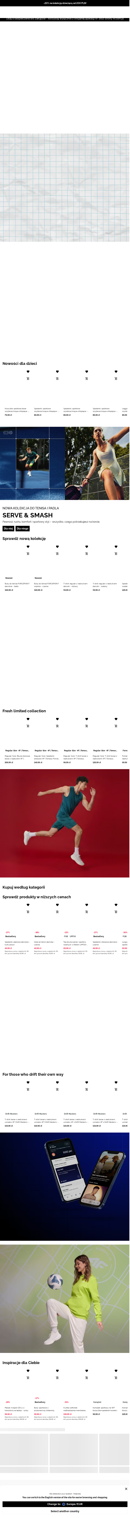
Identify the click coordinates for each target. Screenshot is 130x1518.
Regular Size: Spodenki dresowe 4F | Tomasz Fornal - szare (47, 758)
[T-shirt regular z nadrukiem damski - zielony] (105, 562)
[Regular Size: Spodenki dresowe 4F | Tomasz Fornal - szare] (46, 734)
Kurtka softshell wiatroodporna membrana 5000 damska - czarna (74, 1410)
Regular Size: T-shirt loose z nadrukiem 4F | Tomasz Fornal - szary (105, 758)
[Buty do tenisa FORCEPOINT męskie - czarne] (46, 562)
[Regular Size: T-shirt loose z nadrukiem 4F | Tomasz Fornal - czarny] (76, 734)
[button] (17, 392)
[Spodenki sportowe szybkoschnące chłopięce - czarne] (46, 387)
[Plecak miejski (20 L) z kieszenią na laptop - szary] (17, 1386)
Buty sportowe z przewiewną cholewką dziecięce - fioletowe (44, 1410)
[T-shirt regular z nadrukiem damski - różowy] (76, 562)
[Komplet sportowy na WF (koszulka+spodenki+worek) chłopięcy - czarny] (105, 1386)
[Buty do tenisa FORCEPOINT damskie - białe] (17, 562)
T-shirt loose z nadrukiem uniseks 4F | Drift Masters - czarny (46, 1122)
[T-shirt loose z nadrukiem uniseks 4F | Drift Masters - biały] (17, 1098)
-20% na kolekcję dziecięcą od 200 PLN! (65, 3)
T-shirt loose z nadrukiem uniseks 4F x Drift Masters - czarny (75, 1122)
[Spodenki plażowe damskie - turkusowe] (17, 920)
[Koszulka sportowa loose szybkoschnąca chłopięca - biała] (17, 387)
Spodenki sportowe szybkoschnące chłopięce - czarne (46, 411)
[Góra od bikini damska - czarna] (46, 920)
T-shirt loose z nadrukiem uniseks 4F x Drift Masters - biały (105, 1122)
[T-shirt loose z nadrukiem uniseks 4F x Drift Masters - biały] (105, 1098)
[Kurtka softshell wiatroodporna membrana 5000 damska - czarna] (76, 1386)
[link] (65, 188)
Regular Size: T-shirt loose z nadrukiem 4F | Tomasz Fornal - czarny (75, 758)
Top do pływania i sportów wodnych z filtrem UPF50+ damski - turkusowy (75, 944)
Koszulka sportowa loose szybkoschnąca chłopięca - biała (17, 411)
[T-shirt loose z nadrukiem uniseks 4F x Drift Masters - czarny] (76, 1098)
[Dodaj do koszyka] (28, 378)
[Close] (126, 1489)
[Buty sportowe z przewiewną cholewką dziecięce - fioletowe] (46, 1386)
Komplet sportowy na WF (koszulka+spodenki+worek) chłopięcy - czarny (105, 1410)
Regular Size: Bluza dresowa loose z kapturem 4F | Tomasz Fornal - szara (17, 758)
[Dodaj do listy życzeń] (28, 371)
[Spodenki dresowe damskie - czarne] (105, 920)
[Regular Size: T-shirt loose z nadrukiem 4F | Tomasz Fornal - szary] (105, 734)
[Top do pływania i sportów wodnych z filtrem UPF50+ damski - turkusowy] (76, 920)
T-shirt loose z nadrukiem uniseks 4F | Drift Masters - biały (17, 1122)
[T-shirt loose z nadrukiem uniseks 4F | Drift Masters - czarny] (46, 1098)
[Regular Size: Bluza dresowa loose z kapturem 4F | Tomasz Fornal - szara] (17, 734)
